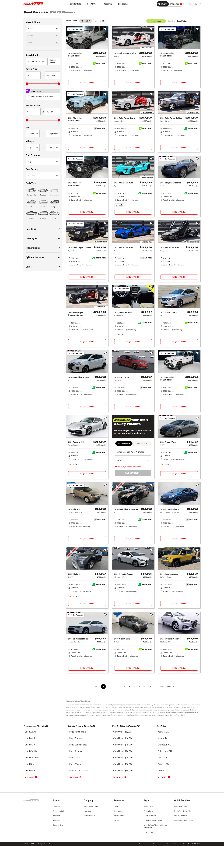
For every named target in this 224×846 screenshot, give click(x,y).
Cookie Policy (148, 832)
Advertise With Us (89, 816)
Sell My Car (92, 4)
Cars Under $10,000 (180, 816)
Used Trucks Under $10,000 (183, 820)
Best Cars (56, 820)
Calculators (117, 806)
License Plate (124, 443)
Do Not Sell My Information (153, 820)
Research (108, 4)
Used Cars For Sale (180, 806)
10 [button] (150, 686)
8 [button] (139, 686)
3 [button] (113, 686)
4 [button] (119, 686)
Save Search (156, 21)
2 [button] (108, 686)
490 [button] (161, 686)
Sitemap (116, 820)
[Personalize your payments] (105, 56)
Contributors (118, 811)
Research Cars (58, 825)
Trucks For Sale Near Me (182, 811)
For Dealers (123, 4)
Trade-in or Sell (58, 811)
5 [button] (124, 686)
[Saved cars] (188, 4)
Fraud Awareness (150, 816)
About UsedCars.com (90, 806)
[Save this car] (105, 29)
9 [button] (144, 686)
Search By (56, 806)
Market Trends (119, 816)
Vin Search (142, 443)
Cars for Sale (75, 4)
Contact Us (87, 811)
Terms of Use (148, 806)
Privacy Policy (148, 811)
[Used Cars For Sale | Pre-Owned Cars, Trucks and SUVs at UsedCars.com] (33, 4)
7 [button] (134, 686)
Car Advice (56, 816)
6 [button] (129, 686)
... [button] (156, 686)
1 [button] (103, 686)
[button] (170, 688)
